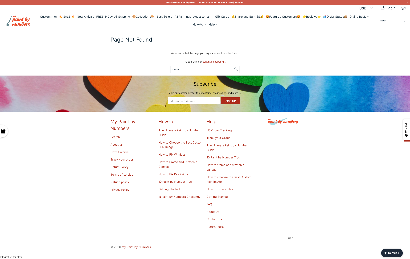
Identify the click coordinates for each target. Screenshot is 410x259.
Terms (81, 148)
